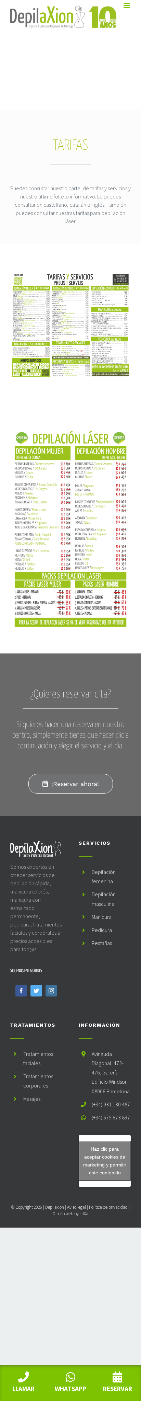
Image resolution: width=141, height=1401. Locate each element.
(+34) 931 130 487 (111, 1104)
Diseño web (63, 1214)
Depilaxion (54, 1207)
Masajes (31, 1098)
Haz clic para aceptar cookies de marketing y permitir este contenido (104, 1160)
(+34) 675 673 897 (111, 1117)
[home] (36, 844)
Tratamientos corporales (38, 1081)
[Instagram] (51, 990)
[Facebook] (21, 990)
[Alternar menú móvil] (127, 5)
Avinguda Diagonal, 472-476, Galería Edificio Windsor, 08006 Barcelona (111, 1072)
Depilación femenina (104, 876)
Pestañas (102, 942)
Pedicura (102, 929)
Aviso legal (76, 1207)
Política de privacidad (108, 1207)
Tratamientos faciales (38, 1058)
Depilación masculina (104, 899)
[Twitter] (36, 990)
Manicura (102, 916)
